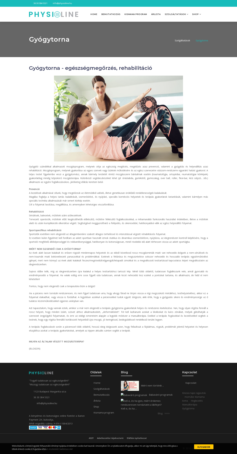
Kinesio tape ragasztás (194, 392)
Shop (195, 14)
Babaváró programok (160, 394)
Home (93, 14)
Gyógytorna (202, 40)
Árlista (156, 14)
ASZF (91, 438)
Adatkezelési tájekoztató (110, 438)
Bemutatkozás (110, 14)
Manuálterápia (190, 404)
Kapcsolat (190, 382)
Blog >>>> (164, 413)
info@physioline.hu (47, 403)
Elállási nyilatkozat (137, 438)
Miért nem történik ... (152, 385)
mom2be (190, 396)
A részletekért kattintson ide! (60, 449)
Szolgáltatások (175, 14)
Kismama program (135, 14)
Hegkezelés (197, 400)
